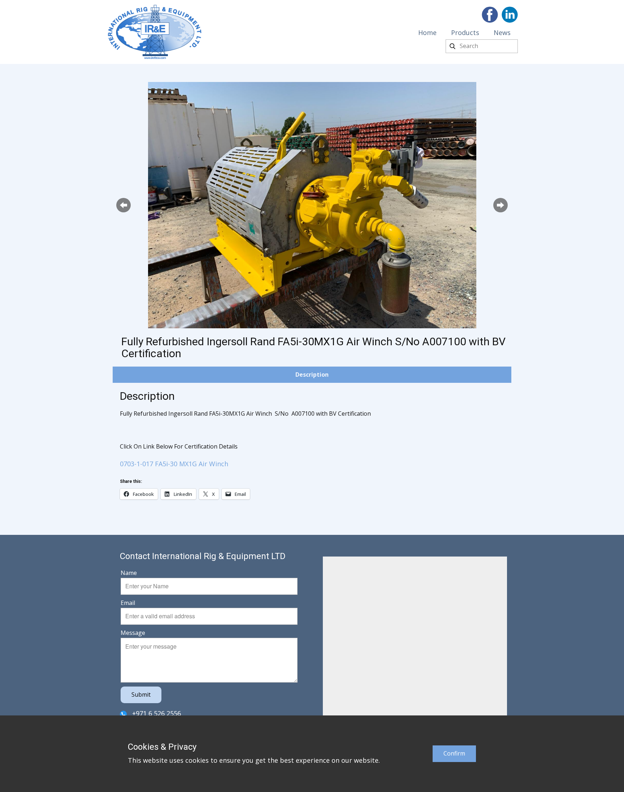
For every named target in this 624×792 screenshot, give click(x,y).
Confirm (454, 753)
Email (128, 603)
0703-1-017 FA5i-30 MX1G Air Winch (174, 463)
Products (465, 32)
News (502, 32)
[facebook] (490, 15)
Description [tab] (312, 374)
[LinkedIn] (510, 15)
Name (129, 573)
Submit (141, 694)
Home (427, 32)
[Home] (154, 32)
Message (133, 633)
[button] (123, 205)
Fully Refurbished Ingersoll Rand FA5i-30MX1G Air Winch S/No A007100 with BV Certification (313, 347)
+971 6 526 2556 (155, 713)
